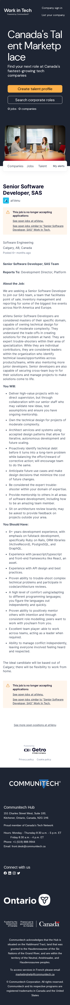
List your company (53, 15)
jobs (30, 166)
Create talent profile (35, 88)
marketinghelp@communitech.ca (35, 974)
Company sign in (52, 8)
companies (15, 166)
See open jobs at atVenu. (28, 220)
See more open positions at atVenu (35, 725)
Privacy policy (26, 759)
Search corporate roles (35, 99)
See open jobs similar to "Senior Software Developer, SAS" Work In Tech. (38, 227)
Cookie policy (44, 759)
